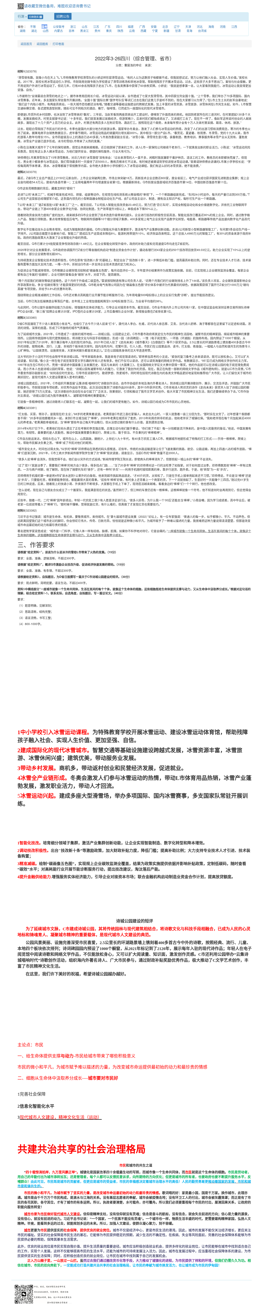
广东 (108, 26)
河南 (223, 26)
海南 (211, 26)
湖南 (22, 31)
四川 (119, 26)
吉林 (71, 31)
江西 (234, 26)
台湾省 (202, 31)
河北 (200, 26)
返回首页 (26, 44)
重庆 (109, 31)
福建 (131, 26)
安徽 (154, 26)
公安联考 (59, 26)
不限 (33, 26)
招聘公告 (62, 16)
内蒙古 (58, 31)
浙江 (73, 26)
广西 (142, 26)
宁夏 (155, 31)
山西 (45, 31)
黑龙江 (84, 31)
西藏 (143, 31)
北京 (165, 26)
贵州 (97, 31)
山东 (85, 26)
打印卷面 (58, 44)
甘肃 (178, 31)
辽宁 (177, 26)
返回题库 (42, 44)
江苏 (96, 26)
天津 (188, 26)
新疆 (166, 31)
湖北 (34, 31)
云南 (132, 31)
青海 (189, 31)
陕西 (120, 31)
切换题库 (34, 16)
